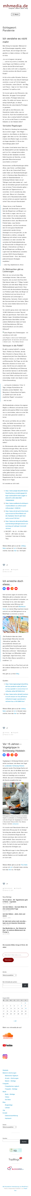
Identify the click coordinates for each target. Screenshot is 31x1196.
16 (25, 1008)
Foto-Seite (24, 865)
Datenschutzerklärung (11, 1115)
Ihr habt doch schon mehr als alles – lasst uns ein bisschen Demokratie (15, 922)
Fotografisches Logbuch (12, 1086)
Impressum (8, 1118)
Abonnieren (8, 960)
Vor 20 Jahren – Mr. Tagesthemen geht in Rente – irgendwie (15, 901)
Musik (4, 1091)
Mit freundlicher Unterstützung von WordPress (15, 1186)
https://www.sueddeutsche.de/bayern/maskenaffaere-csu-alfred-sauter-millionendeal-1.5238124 (16, 505)
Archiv (4, 1125)
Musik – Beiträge (10, 1094)
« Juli (14, 1021)
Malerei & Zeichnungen (9, 1073)
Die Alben (8, 1099)
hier (15, 551)
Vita (4, 1110)
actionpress (15, 824)
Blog (17, 674)
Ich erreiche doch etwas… (13, 582)
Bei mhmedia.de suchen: (10, 982)
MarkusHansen (8, 888)
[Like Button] (4, 565)
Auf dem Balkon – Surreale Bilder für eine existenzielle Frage (15, 908)
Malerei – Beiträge (10, 1081)
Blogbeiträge (8, 1105)
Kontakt (5, 1113)
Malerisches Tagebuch (11, 1075)
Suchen (5, 1138)
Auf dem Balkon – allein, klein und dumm (14, 915)
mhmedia (6, 569)
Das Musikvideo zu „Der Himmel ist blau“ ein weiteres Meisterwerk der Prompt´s (14, 930)
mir (15, 548)
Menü (16, 14)
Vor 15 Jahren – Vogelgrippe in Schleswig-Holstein (14, 747)
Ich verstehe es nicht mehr (15, 40)
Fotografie (15, 569)
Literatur (7, 1107)
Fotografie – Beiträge (11, 1089)
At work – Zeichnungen (12, 1078)
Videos (7, 1097)
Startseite (5, 1070)
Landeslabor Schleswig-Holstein (14, 766)
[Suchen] (25, 985)
